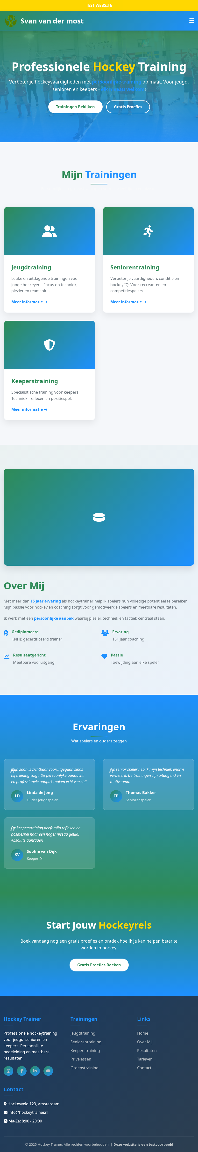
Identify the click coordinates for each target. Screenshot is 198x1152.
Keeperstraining (85, 1050)
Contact (144, 1067)
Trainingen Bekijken (75, 106)
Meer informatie (27, 302)
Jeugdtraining (83, 1033)
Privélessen (81, 1059)
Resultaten (147, 1050)
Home (142, 1033)
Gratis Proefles (128, 106)
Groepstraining (85, 1067)
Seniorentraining (86, 1042)
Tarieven (145, 1059)
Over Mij (145, 1042)
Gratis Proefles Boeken (99, 965)
